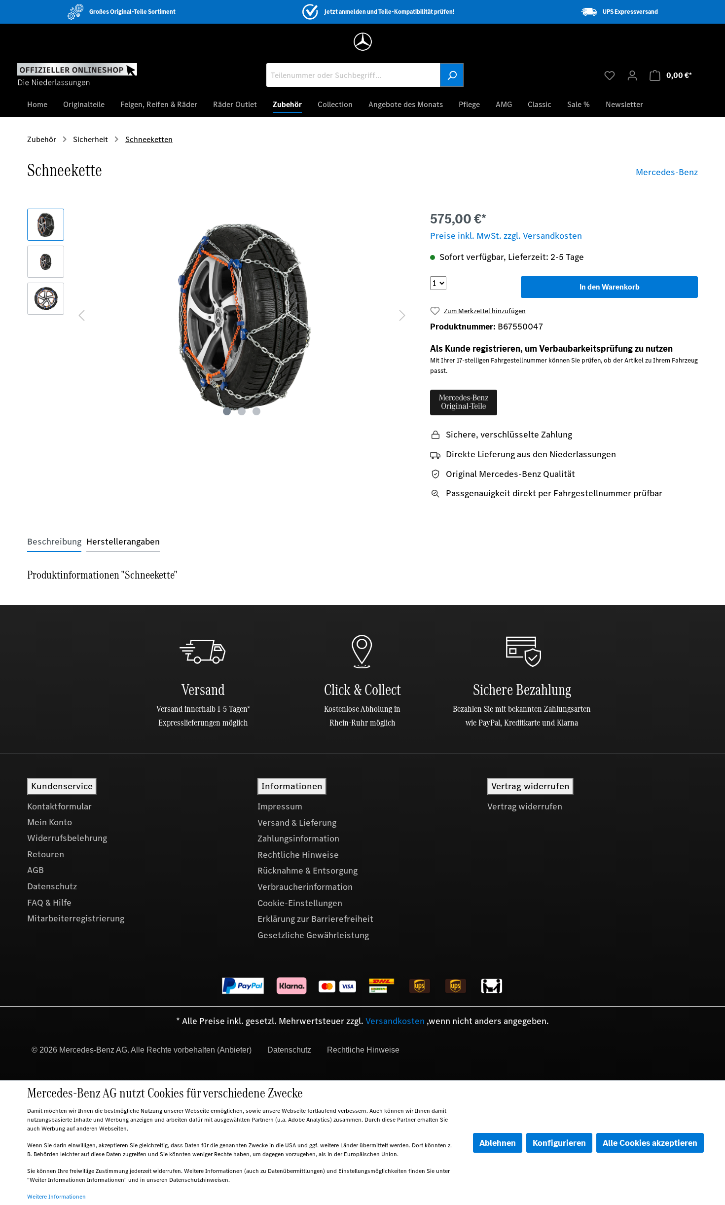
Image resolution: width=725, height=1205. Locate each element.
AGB (35, 870)
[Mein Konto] (632, 75)
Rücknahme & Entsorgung (307, 870)
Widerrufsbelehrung (67, 838)
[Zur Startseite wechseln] (77, 74)
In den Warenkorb (610, 287)
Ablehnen (497, 1143)
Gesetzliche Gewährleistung (313, 935)
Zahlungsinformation (298, 838)
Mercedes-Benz (667, 172)
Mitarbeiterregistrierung (75, 918)
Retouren (45, 854)
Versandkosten (395, 1021)
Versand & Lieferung (296, 823)
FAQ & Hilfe (49, 903)
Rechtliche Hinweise (298, 855)
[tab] (54, 541)
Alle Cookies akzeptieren (650, 1143)
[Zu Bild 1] (227, 411)
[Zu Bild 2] (242, 411)
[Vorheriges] (81, 314)
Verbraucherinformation (305, 887)
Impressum (279, 806)
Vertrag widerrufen (524, 806)
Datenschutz (52, 886)
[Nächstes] (402, 314)
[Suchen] (452, 75)
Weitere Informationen (56, 1197)
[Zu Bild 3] (256, 411)
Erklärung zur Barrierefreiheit (315, 919)
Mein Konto (49, 822)
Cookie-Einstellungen (299, 903)
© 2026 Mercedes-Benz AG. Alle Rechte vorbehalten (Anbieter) (142, 1050)
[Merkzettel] (609, 75)
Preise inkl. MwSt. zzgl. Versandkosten (506, 236)
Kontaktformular (59, 806)
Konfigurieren (559, 1143)
